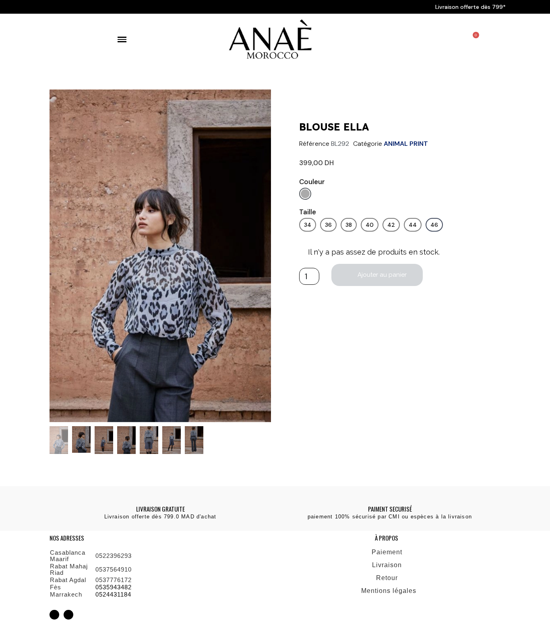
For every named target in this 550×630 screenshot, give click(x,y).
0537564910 (113, 569)
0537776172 (113, 579)
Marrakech (66, 594)
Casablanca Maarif (67, 555)
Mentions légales (389, 590)
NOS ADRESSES (67, 537)
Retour (388, 577)
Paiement (388, 552)
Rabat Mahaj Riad (69, 569)
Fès (55, 587)
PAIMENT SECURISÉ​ (390, 508)
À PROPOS (386, 537)
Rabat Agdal (68, 579)
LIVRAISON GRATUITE (160, 508)
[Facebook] (68, 615)
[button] (57, 256)
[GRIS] (305, 194)
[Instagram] (54, 615)
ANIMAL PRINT (406, 143)
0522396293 (113, 555)
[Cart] (473, 40)
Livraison (388, 565)
